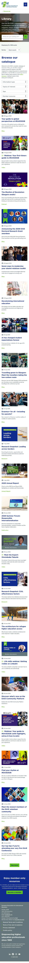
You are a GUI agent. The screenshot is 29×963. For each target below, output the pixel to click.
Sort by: (4, 50)
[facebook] (13, 954)
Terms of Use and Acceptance (12, 925)
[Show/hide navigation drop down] (25, 4)
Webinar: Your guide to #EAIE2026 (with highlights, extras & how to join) (14, 733)
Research (4, 458)
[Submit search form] (25, 37)
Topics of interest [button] (9, 86)
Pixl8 (16, 918)
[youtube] (19, 954)
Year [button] (4, 91)
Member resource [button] (9, 96)
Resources (7, 11)
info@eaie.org (8, 914)
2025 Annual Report (10, 483)
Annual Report (6, 491)
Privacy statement (9, 927)
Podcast (4, 204)
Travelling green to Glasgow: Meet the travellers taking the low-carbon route (14, 375)
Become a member (14, 892)
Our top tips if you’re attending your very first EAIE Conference (14, 848)
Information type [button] (9, 82)
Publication (5, 530)
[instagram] (16, 954)
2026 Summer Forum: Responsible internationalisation (11, 518)
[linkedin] (9, 954)
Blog (3, 131)
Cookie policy (7, 930)
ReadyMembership (19, 919)
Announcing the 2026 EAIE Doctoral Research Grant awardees (13, 231)
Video (3, 167)
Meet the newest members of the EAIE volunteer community (14, 809)
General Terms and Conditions (13, 922)
